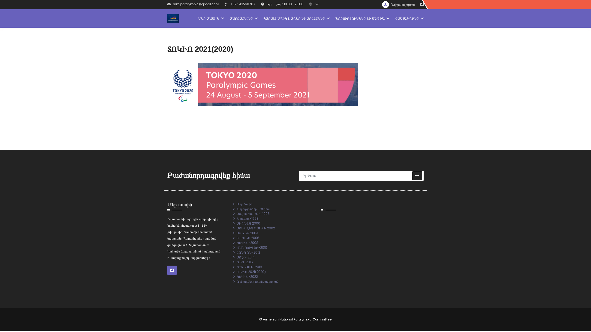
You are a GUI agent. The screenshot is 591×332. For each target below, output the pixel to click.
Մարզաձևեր (241, 18)
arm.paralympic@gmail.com (196, 4)
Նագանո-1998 (248, 218)
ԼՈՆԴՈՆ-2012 (248, 252)
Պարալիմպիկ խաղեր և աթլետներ (294, 18)
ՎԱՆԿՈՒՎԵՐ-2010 (252, 247)
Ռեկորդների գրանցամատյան (257, 281)
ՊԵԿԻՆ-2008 (247, 242)
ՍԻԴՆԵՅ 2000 (248, 223)
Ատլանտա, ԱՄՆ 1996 (253, 213)
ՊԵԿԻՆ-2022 (247, 276)
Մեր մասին (208, 18)
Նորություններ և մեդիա (360, 18)
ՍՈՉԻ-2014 (246, 257)
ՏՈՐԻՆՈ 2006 (248, 238)
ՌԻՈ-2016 (245, 262)
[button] (315, 4)
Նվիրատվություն (403, 4)
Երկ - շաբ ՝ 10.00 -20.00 (285, 4)
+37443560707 (243, 4)
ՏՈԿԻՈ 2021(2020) (251, 272)
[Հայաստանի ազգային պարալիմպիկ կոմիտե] (173, 18)
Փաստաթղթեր (407, 18)
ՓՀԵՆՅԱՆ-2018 (249, 267)
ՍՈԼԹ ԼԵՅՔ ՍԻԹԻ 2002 (256, 228)
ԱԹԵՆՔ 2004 (248, 233)
